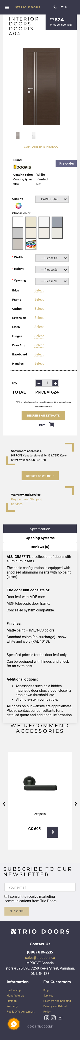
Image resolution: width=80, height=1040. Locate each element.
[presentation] (4, 803)
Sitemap (12, 1001)
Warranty (12, 1006)
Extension (19, 318)
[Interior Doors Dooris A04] (41, 86)
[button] (52, 199)
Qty (14, 383)
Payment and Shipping (26, 499)
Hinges (17, 336)
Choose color (21, 213)
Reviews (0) (40, 547)
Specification (40, 529)
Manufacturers (15, 995)
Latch (16, 327)
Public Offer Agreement (20, 1011)
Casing (17, 308)
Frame (16, 299)
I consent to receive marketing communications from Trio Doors (30, 898)
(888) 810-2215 (40, 952)
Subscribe (17, 911)
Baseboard (19, 354)
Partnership (14, 990)
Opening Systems (40, 538)
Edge (15, 290)
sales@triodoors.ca (40, 957)
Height (19, 268)
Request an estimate (43, 415)
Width (18, 257)
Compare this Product (42, 146)
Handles (18, 363)
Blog (46, 990)
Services (16, 504)
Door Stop (19, 345)
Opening (20, 280)
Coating (17, 198)
